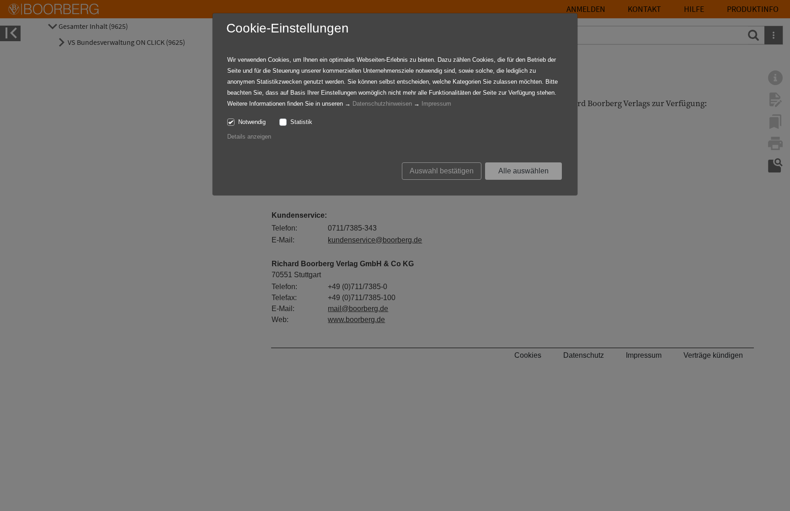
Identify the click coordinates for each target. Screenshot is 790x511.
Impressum (436, 103)
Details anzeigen (249, 136)
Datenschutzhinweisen (382, 103)
